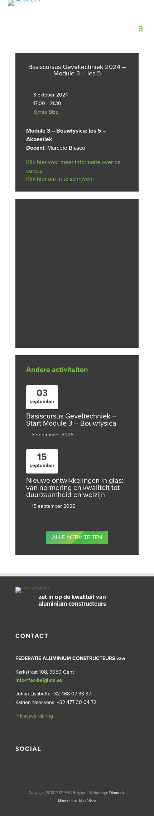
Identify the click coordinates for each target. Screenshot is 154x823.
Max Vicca (87, 801)
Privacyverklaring (34, 716)
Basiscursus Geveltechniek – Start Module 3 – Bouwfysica (71, 420)
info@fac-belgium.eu (39, 680)
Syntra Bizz (45, 112)
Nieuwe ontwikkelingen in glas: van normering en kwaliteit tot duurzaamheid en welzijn (75, 487)
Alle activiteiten (77, 537)
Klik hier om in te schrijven (59, 179)
